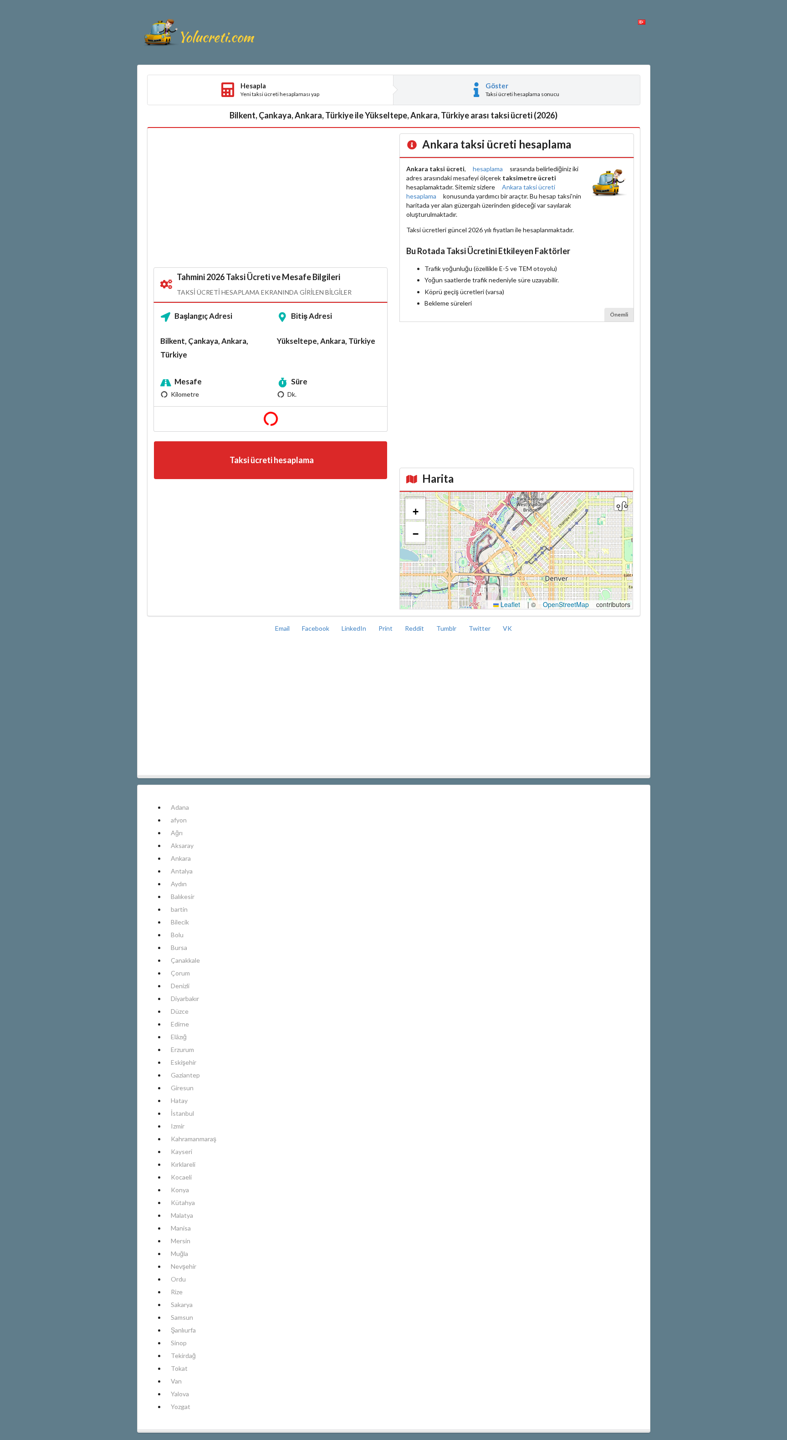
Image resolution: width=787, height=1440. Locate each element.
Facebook (316, 628)
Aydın (179, 884)
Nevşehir (183, 1266)
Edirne (180, 1024)
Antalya (182, 871)
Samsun (182, 1317)
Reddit (415, 628)
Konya (180, 1190)
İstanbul (182, 1113)
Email (283, 628)
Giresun (182, 1088)
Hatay (179, 1100)
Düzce (180, 1011)
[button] (415, 510)
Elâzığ (179, 1037)
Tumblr (447, 628)
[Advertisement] (271, 198)
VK (507, 628)
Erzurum (182, 1049)
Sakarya (182, 1304)
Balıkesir (182, 896)
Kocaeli (181, 1177)
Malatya (182, 1215)
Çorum (180, 973)
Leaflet (509, 604)
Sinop (179, 1343)
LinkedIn (355, 628)
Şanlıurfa (183, 1330)
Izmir (177, 1126)
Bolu (177, 935)
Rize (177, 1292)
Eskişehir (183, 1062)
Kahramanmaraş (193, 1139)
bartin (179, 909)
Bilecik (180, 922)
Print (386, 628)
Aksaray (182, 845)
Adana (180, 807)
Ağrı (177, 833)
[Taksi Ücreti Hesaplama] (198, 32)
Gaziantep (185, 1075)
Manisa (181, 1228)
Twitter (480, 628)
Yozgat (180, 1406)
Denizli (180, 986)
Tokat (179, 1368)
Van (176, 1381)
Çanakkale (185, 960)
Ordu (178, 1279)
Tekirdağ (183, 1355)
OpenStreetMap (566, 604)
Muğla (179, 1253)
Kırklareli (183, 1164)
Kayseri (181, 1151)
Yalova (180, 1394)
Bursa (179, 947)
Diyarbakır (185, 998)
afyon (179, 820)
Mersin (180, 1241)
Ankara (181, 858)
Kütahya (183, 1202)
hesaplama (488, 169)
